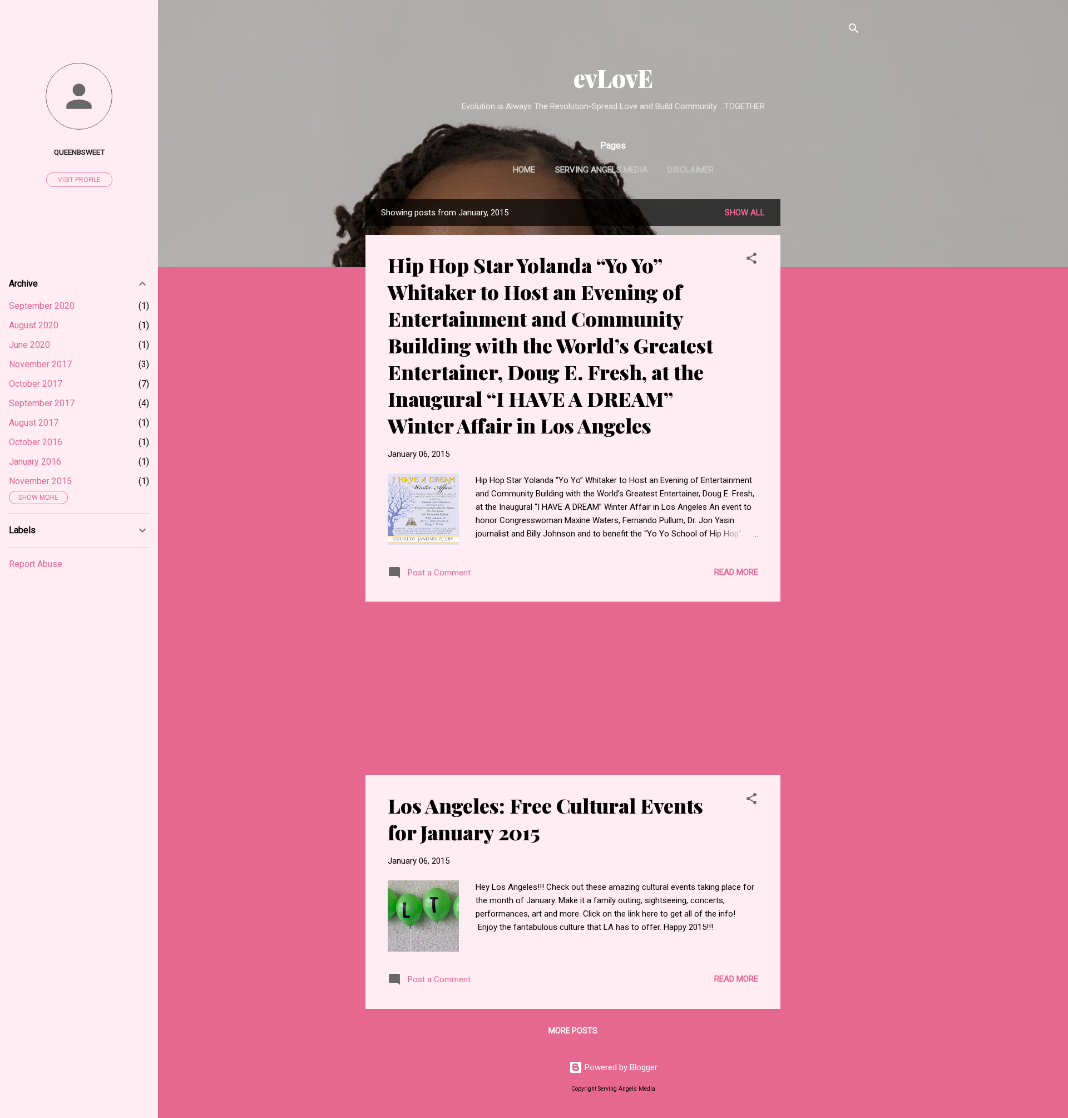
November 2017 (40, 364)
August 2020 (33, 325)
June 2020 (29, 344)
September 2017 (42, 403)
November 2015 (40, 481)
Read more (736, 572)
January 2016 (35, 461)
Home (524, 170)
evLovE (613, 77)
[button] (751, 260)
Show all (745, 213)
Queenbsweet (79, 151)
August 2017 (33, 422)
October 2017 (35, 383)
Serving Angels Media (601, 170)
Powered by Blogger (619, 1067)
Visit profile (79, 180)
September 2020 (42, 306)
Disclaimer (691, 170)
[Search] (854, 30)
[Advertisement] (825, 366)
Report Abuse (35, 564)
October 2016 (35, 442)
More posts (572, 1030)
